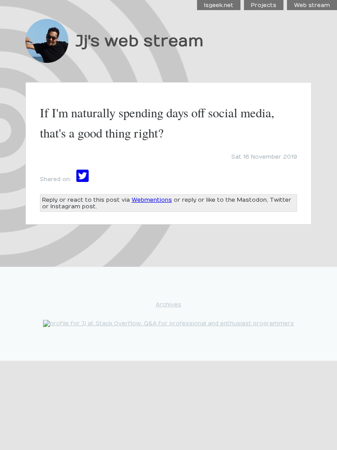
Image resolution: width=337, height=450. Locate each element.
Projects (263, 5)
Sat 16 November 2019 (264, 156)
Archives (168, 304)
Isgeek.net (218, 5)
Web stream (312, 5)
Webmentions (152, 199)
